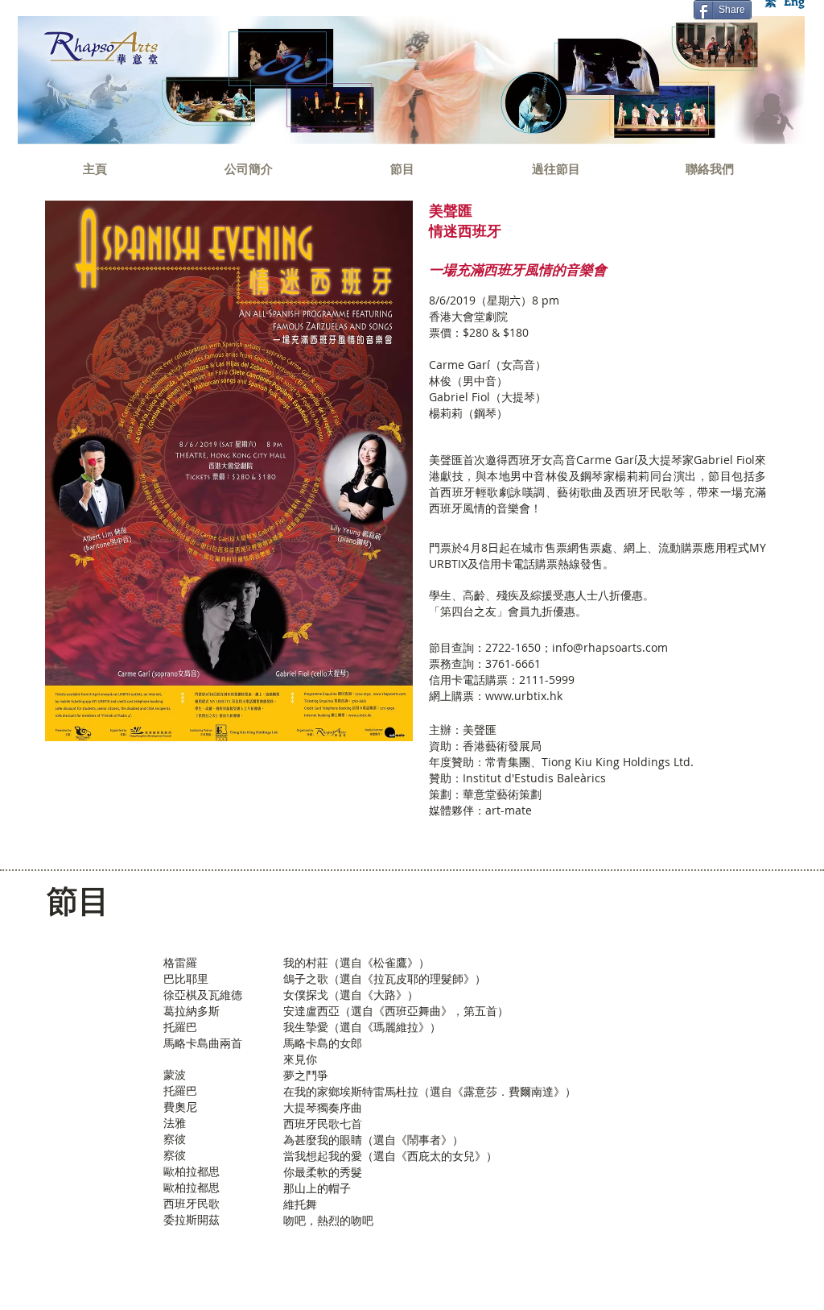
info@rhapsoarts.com (610, 647)
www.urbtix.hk (523, 695)
